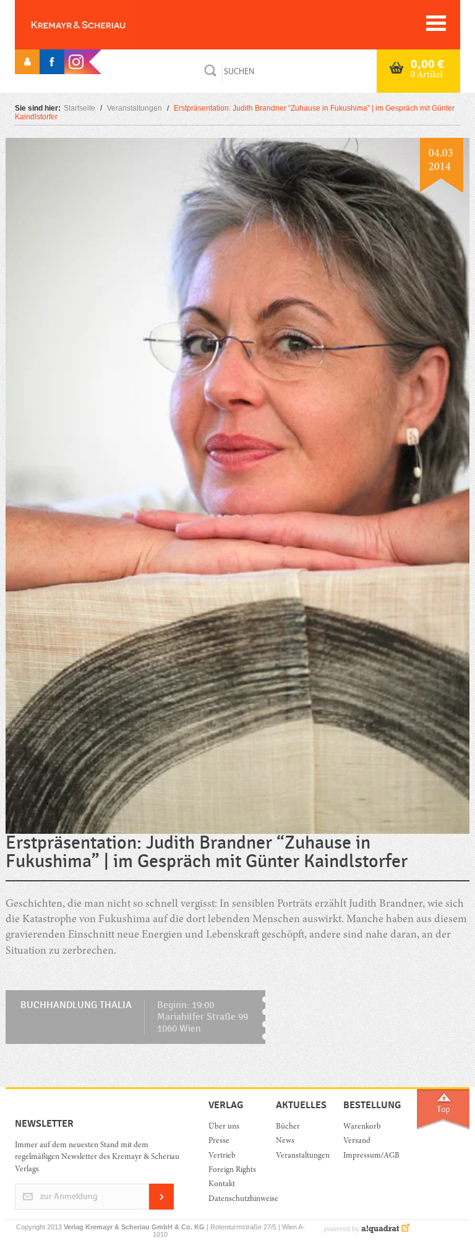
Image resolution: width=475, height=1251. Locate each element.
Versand (356, 1141)
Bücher (288, 1127)
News (285, 1141)
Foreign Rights (232, 1170)
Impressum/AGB (367, 1156)
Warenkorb (362, 1127)
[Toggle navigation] (436, 23)
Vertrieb (222, 1156)
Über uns (223, 1127)
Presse (218, 1141)
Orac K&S (98, 24)
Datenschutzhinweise (232, 1199)
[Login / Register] (27, 61)
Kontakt (221, 1185)
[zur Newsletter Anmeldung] (161, 1207)
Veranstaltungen (134, 108)
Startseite (79, 108)
